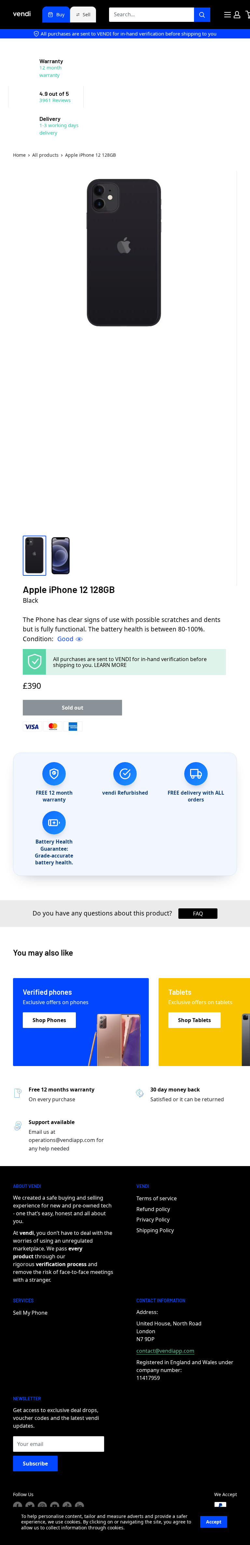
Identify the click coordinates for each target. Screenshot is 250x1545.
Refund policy (153, 1209)
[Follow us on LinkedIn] (79, 1506)
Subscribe (35, 1463)
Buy (60, 14)
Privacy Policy (153, 1219)
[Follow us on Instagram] (42, 1506)
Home (19, 155)
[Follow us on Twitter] (30, 1506)
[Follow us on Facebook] (17, 1506)
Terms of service (156, 1198)
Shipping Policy (155, 1230)
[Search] (202, 14)
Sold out (72, 707)
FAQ (198, 913)
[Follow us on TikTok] (67, 1506)
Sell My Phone (30, 1312)
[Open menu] (227, 14)
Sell (86, 14)
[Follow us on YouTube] (54, 1506)
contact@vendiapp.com (165, 1350)
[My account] (237, 14)
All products (45, 155)
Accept (213, 1522)
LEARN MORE (110, 665)
